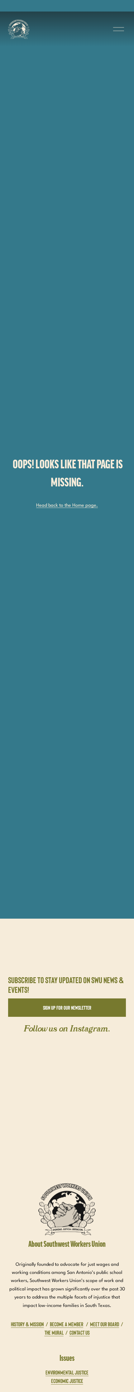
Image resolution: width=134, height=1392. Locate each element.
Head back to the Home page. (67, 505)
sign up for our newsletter (67, 1007)
